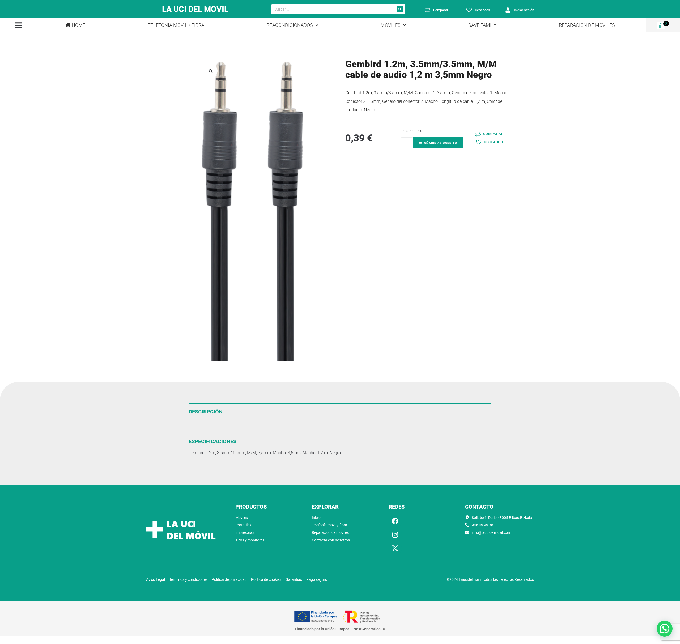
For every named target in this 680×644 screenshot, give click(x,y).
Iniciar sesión (524, 10)
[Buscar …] (333, 9)
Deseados (482, 10)
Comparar (440, 10)
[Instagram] (395, 534)
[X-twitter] (395, 548)
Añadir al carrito (440, 143)
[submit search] (400, 9)
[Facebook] (395, 521)
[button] (18, 25)
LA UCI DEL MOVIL (195, 9)
